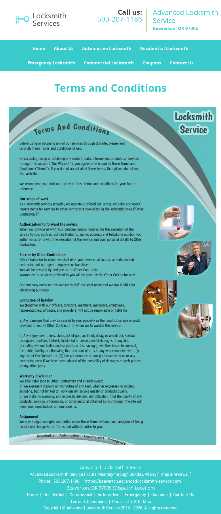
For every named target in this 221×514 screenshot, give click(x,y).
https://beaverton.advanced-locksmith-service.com (133, 481)
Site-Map (142, 501)
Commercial (81, 494)
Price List (120, 501)
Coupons (151, 63)
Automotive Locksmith (107, 48)
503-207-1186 (119, 19)
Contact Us (181, 63)
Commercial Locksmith (109, 63)
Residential (53, 494)
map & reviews (175, 474)
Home (39, 48)
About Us (63, 48)
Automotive (108, 494)
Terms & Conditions (88, 501)
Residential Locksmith (164, 48)
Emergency (135, 494)
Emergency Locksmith (51, 63)
